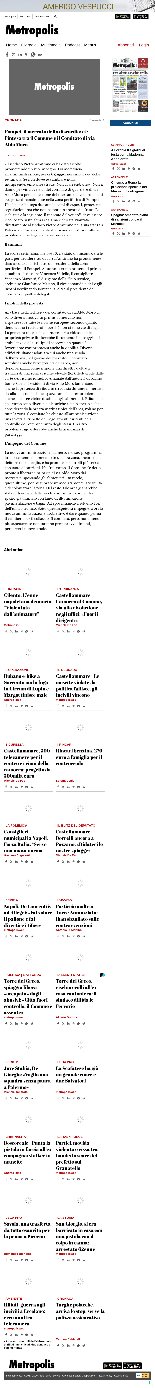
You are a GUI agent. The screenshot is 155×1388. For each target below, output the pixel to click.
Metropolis (10, 16)
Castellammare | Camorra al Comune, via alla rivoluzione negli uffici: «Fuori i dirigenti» (79, 607)
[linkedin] (20, 54)
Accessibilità (121, 1375)
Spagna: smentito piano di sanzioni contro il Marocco (129, 219)
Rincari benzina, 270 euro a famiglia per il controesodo (79, 756)
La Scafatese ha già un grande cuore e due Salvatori (77, 1074)
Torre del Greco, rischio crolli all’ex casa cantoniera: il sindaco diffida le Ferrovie (76, 993)
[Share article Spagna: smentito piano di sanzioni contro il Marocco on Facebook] (113, 233)
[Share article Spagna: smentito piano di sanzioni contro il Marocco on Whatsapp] (134, 233)
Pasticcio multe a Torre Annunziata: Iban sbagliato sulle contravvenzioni (77, 915)
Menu (89, 45)
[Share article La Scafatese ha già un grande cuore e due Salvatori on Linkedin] (69, 1098)
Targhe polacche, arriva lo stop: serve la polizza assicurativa (80, 1310)
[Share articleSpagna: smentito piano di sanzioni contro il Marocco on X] (119, 233)
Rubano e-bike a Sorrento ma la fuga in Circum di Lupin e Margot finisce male (26, 685)
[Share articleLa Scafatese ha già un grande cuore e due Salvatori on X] (63, 1098)
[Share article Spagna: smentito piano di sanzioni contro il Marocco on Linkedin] (124, 233)
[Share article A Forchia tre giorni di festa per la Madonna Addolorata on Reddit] (139, 168)
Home (11, 45)
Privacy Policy (104, 1375)
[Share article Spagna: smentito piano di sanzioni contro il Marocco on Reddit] (139, 233)
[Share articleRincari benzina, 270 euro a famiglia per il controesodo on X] (63, 786)
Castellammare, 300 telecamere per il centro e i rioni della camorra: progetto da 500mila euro (27, 763)
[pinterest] (27, 54)
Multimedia (51, 45)
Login (144, 45)
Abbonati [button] (130, 122)
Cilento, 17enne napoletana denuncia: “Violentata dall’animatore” (28, 604)
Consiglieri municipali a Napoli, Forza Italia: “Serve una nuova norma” (26, 841)
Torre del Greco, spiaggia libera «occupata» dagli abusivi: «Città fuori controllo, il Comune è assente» (28, 996)
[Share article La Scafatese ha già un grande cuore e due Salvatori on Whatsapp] (79, 1098)
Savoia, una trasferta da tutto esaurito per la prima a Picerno (27, 1229)
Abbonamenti (42, 16)
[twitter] (14, 54)
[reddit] (40, 54)
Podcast (72, 45)
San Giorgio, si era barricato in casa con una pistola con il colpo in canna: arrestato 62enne (79, 1236)
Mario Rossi (117, 196)
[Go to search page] (55, 16)
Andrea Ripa (12, 699)
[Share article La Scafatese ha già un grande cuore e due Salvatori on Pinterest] (74, 1098)
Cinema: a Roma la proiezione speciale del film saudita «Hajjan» (129, 187)
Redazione (25, 16)
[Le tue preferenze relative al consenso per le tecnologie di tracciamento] (150, 1383)
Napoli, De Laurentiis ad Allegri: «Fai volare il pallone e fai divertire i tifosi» (28, 915)
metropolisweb (66, 699)
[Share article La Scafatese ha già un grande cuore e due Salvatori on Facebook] (58, 1098)
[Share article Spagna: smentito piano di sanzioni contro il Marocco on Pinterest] (129, 233)
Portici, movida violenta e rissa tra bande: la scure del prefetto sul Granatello (77, 1155)
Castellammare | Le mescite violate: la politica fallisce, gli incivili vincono (77, 685)
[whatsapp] (33, 54)
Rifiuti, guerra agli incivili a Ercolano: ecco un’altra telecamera (24, 1314)
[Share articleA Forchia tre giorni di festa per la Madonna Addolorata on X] (119, 168)
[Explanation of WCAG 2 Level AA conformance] (143, 1377)
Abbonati (126, 45)
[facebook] (7, 54)
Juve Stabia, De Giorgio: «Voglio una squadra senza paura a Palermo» (27, 1077)
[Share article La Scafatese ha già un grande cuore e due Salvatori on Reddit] (84, 1098)
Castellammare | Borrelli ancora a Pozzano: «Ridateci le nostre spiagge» (79, 841)
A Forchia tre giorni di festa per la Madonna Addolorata (128, 154)
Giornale (29, 45)
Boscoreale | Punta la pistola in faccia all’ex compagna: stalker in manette (28, 1152)
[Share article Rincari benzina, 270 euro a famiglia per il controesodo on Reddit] (84, 786)
